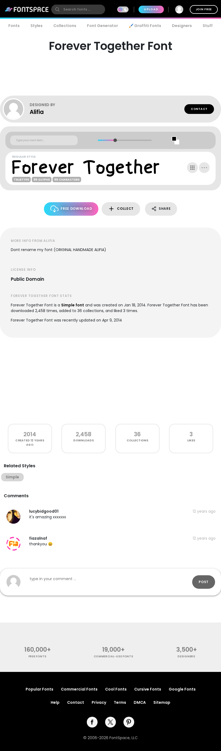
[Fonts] (27, 9)
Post (204, 582)
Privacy (99, 702)
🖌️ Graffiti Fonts (145, 25)
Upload (151, 9)
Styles (36, 25)
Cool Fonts (116, 689)
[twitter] (110, 722)
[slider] (115, 140)
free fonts (38, 656)
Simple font (72, 305)
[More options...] (204, 167)
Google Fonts (182, 689)
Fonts (14, 25)
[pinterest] (128, 722)
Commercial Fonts (79, 689)
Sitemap (161, 702)
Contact (199, 109)
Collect (125, 208)
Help (55, 702)
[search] (78, 9)
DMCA (140, 702)
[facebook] (92, 722)
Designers (182, 25)
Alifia (37, 112)
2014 (29, 434)
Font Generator (102, 25)
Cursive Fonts (147, 689)
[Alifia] (16, 109)
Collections (64, 25)
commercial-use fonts (113, 656)
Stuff (208, 25)
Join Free (204, 9)
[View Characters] (192, 167)
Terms (120, 702)
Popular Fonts (39, 689)
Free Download (76, 208)
